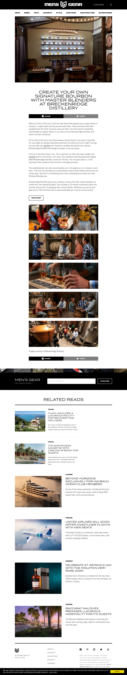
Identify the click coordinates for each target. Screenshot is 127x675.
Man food (71, 13)
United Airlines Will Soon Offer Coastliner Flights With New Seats (87, 525)
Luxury (69, 474)
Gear (17, 13)
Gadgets (47, 13)
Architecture (87, 13)
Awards (51, 663)
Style (59, 13)
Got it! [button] (117, 671)
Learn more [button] (53, 672)
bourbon (32, 156)
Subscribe (104, 381)
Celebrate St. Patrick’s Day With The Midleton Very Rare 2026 (88, 568)
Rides (27, 13)
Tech (36, 13)
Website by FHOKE (20, 658)
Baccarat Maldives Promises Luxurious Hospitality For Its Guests (88, 611)
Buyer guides (105, 13)
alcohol (47, 145)
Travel (51, 409)
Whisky (69, 561)
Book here (36, 198)
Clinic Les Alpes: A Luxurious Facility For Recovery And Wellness (61, 417)
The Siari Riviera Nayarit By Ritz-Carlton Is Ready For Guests (63, 449)
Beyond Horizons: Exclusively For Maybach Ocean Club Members (87, 481)
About (50, 649)
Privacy (51, 660)
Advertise (52, 656)
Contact (51, 653)
